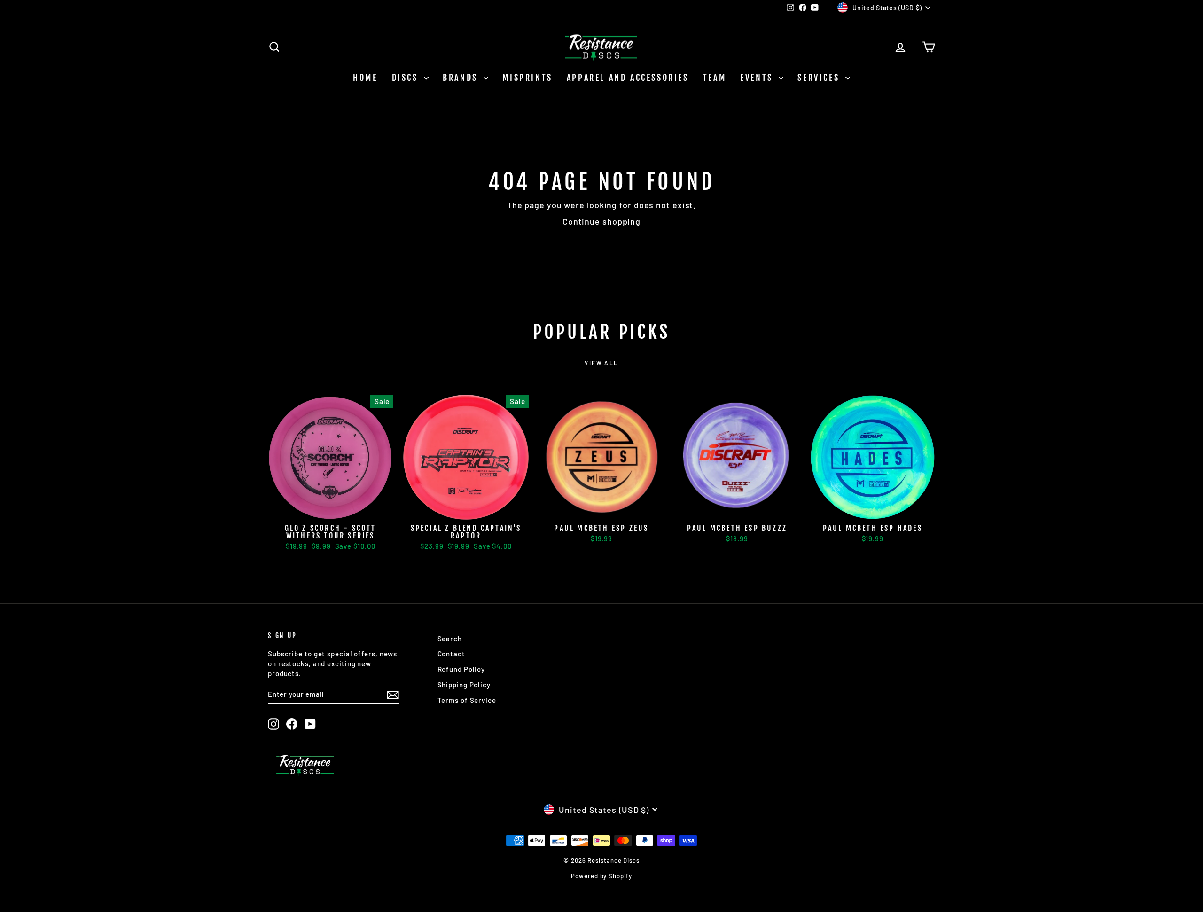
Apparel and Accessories (628, 77)
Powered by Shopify (601, 876)
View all (601, 362)
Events (758, 77)
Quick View (330, 509)
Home (365, 77)
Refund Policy (461, 669)
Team (714, 77)
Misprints (527, 77)
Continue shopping (601, 221)
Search (449, 638)
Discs (407, 77)
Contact (451, 653)
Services (820, 77)
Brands (462, 77)
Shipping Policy (464, 684)
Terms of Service (466, 700)
